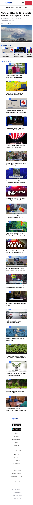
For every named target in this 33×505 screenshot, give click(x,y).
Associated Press (5, 18)
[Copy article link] (10, 23)
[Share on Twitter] (8, 23)
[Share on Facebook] (6, 23)
